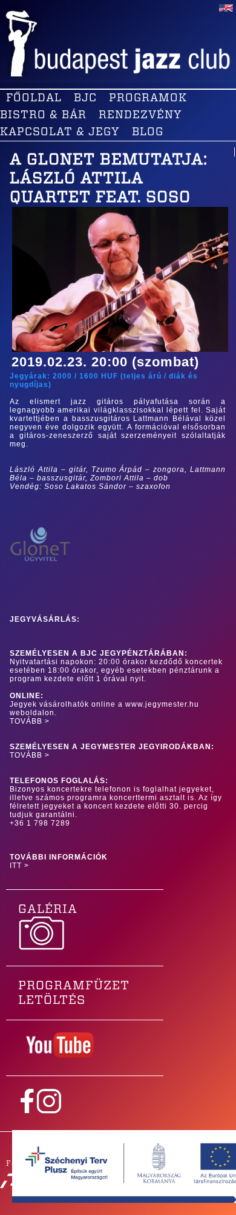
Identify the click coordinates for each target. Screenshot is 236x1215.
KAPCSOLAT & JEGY (60, 132)
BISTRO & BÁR (43, 115)
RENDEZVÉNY (140, 115)
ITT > (19, 865)
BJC (85, 98)
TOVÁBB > (30, 721)
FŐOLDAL (34, 98)
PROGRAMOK (148, 98)
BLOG (147, 132)
